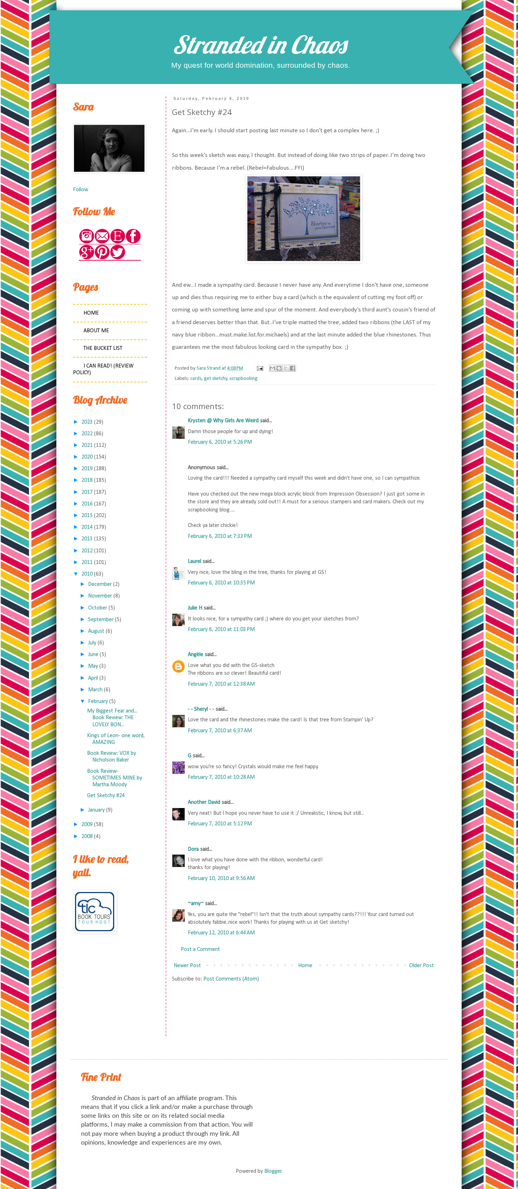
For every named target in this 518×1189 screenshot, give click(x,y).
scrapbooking (243, 378)
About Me (96, 331)
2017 (87, 492)
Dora (193, 849)
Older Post (421, 966)
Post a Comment (200, 949)
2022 (87, 434)
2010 (87, 574)
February (98, 701)
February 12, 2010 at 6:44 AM (221, 933)
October (97, 608)
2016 (87, 504)
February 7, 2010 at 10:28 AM (221, 777)
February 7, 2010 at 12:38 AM (221, 684)
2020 (87, 457)
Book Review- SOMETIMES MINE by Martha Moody (114, 778)
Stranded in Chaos (259, 44)
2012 (87, 551)
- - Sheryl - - (201, 709)
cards (196, 378)
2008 (87, 836)
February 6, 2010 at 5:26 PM (220, 442)
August (96, 631)
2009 (87, 824)
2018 (87, 480)
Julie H (195, 608)
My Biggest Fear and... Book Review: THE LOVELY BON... (112, 717)
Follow (80, 190)
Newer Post (187, 966)
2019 (87, 469)
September (100, 620)
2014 (87, 527)
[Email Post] (259, 368)
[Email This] (272, 368)
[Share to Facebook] (292, 368)
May (93, 666)
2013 (87, 539)
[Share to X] (285, 368)
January (96, 810)
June (93, 654)
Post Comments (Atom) (231, 979)
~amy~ (196, 903)
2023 (87, 422)
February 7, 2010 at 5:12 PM (220, 824)
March (95, 690)
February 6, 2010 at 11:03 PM (221, 629)
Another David (204, 802)
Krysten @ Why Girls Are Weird (223, 421)
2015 (87, 515)
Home (305, 966)
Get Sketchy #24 (106, 796)
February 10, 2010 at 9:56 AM (221, 878)
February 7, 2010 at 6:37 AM (220, 731)
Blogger (273, 1171)
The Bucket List (103, 348)
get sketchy (215, 378)
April (93, 678)
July (92, 643)
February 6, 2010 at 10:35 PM (221, 583)
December (100, 584)
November (100, 596)
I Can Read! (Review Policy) (103, 369)
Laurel (194, 561)
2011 (87, 562)
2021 (87, 445)
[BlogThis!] (279, 368)
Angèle (195, 654)
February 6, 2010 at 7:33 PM (220, 536)
